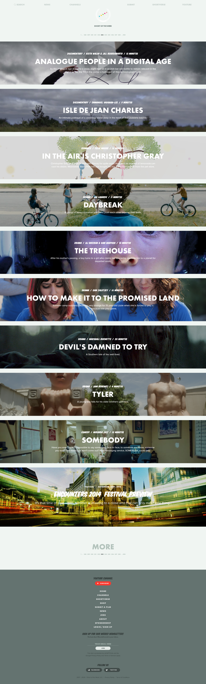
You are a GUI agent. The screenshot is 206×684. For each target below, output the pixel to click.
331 (95, 35)
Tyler (103, 394)
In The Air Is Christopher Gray (103, 156)
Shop (103, 603)
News (103, 611)
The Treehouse (103, 251)
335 (109, 35)
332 (98, 35)
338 (119, 35)
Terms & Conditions (123, 677)
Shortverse (103, 599)
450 (124, 35)
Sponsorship (103, 623)
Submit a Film (103, 607)
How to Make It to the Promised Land (103, 298)
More (103, 547)
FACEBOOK (95, 670)
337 (116, 35)
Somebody (103, 440)
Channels (103, 595)
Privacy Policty (109, 677)
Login (97, 627)
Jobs (103, 615)
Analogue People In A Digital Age (103, 61)
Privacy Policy (96, 656)
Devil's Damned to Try (103, 347)
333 (102, 35)
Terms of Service (110, 656)
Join (103, 648)
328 (85, 35)
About (103, 619)
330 (92, 35)
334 (105, 35)
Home (103, 591)
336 (112, 35)
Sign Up (107, 627)
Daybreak (103, 205)
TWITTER (113, 670)
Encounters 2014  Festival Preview (103, 493)
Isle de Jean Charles (103, 110)
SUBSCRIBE (104, 583)
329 (88, 35)
